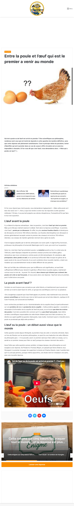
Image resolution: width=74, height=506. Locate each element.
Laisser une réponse (37, 464)
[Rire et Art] (37, 8)
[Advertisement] (37, 32)
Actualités (7, 51)
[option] (37, 441)
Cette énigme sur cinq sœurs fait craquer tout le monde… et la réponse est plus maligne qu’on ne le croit (37, 442)
